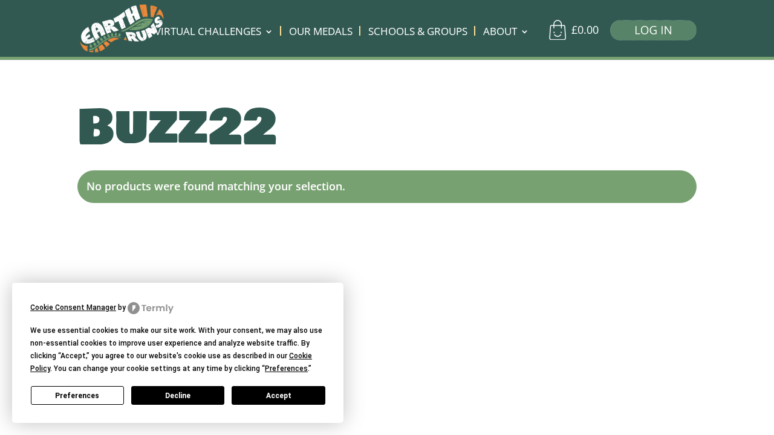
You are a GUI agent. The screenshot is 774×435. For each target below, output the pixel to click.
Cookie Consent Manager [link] (73, 307)
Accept (278, 396)
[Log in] (649, 33)
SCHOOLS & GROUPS (417, 32)
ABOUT (500, 32)
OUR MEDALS (321, 32)
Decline (177, 396)
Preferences (77, 396)
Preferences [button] (286, 368)
